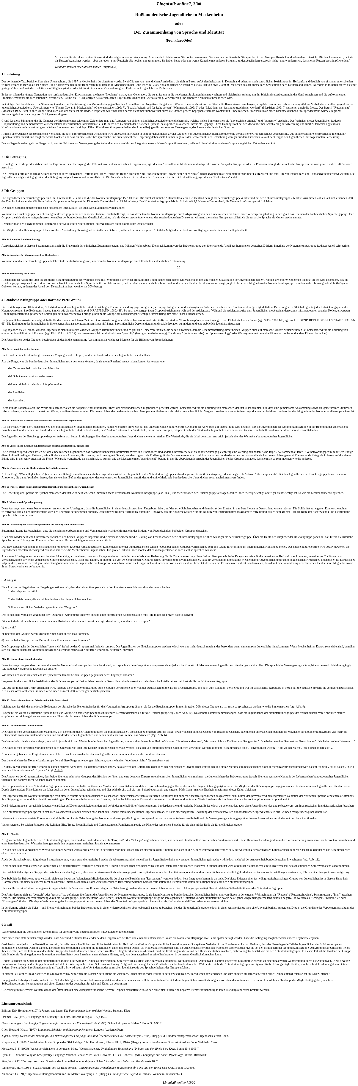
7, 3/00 (195, 3)
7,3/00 (191, 1082)
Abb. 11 (313, 859)
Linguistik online (173, 3)
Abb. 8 (58, 770)
